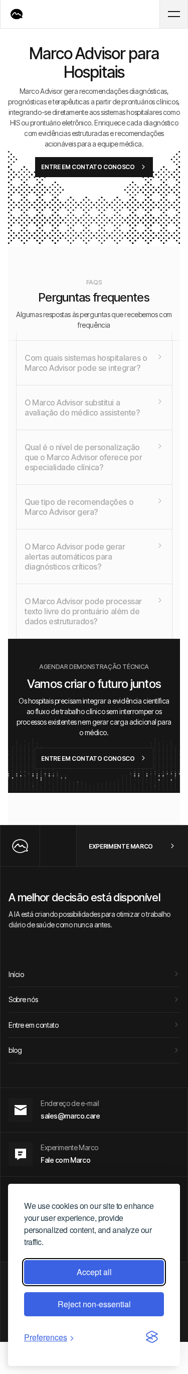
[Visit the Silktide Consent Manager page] (152, 1337)
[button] (173, 14)
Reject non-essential (94, 1304)
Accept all (94, 1272)
